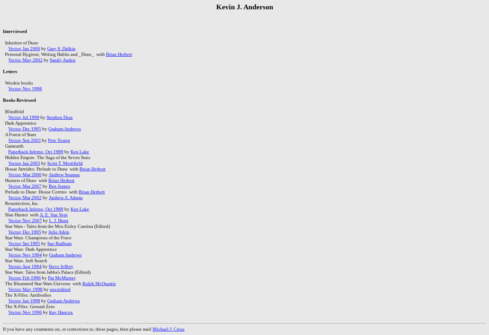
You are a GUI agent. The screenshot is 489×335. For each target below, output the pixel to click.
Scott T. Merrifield (65, 163)
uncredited (60, 289)
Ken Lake (80, 151)
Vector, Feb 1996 (24, 278)
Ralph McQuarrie (99, 283)
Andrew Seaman (64, 174)
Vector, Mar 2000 (25, 174)
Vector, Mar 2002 (25, 197)
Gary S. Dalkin (61, 48)
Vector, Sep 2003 (24, 140)
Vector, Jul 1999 (23, 117)
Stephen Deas (60, 117)
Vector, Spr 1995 (24, 243)
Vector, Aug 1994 (25, 266)
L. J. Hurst (58, 220)
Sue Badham (59, 243)
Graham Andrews (64, 128)
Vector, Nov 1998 (25, 88)
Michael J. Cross (168, 329)
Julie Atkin (58, 232)
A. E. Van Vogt (54, 214)
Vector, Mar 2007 (25, 186)
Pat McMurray (62, 278)
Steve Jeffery (61, 266)
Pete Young (59, 140)
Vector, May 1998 (25, 289)
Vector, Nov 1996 (25, 312)
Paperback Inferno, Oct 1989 (35, 151)
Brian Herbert (119, 54)
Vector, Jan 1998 (24, 300)
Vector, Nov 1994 (25, 255)
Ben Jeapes (59, 186)
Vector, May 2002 (25, 60)
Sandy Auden (63, 60)
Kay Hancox (61, 312)
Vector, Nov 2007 (25, 220)
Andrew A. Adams (66, 197)
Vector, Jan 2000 (24, 48)
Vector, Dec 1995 (24, 128)
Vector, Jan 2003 (24, 163)
